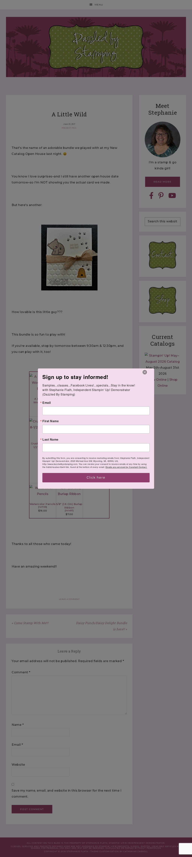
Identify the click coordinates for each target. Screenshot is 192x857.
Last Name (50, 439)
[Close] (144, 372)
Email (46, 402)
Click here (96, 477)
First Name (50, 421)
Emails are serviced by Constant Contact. (126, 466)
